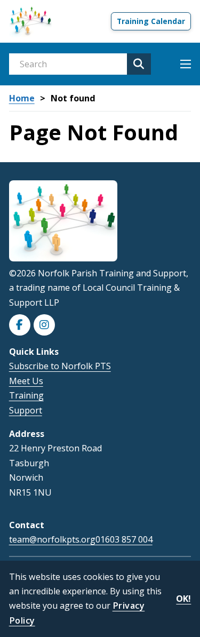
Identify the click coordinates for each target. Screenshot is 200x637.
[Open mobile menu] (185, 64)
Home (22, 98)
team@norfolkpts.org (52, 539)
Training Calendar (151, 21)
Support (25, 410)
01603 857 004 (124, 539)
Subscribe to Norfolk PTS (60, 366)
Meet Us (26, 381)
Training (26, 395)
